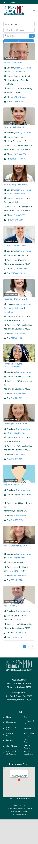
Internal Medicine (12, 308)
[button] (19, 780)
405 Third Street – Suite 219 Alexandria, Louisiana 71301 (19, 683)
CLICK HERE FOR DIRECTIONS (19, 799)
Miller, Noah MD (11, 605)
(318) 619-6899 (18, 338)
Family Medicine (11, 58)
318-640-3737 (20, 97)
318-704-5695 (17, 398)
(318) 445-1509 (18, 158)
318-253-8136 (20, 515)
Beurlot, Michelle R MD (14, 127)
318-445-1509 (17, 637)
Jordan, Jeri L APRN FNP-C (16, 423)
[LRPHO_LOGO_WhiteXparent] (19, 659)
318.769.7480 (10, 2)
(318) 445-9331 (20, 333)
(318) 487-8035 (18, 273)
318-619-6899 (17, 219)
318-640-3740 (17, 101)
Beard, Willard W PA (13, 62)
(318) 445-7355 (20, 268)
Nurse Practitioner (16, 193)
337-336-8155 (20, 575)
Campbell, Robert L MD (15, 245)
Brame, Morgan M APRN (15, 184)
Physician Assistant (16, 71)
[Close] (25, 771)
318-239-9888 (20, 393)
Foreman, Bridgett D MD (15, 299)
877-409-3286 (17, 580)
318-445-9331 (20, 215)
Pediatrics (8, 312)
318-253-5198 (17, 520)
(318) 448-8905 (20, 154)
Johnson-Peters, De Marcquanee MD (13, 365)
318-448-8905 (20, 632)
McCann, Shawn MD (13, 484)
